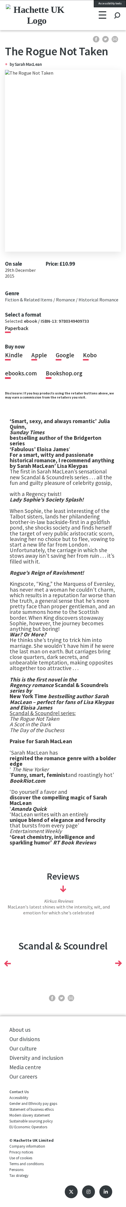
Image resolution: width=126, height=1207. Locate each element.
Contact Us (19, 1091)
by (12, 64)
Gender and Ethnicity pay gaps (33, 1103)
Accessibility (18, 1097)
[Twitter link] (71, 1191)
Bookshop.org (64, 373)
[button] (7, 963)
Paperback (16, 328)
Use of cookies (20, 1158)
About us (19, 1029)
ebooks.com (21, 373)
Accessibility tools (110, 3)
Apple (39, 355)
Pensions (16, 1169)
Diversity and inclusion (36, 1057)
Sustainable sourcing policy (31, 1121)
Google (65, 355)
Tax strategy (18, 1175)
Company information (27, 1146)
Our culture (23, 1048)
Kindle (14, 355)
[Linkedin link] (105, 1191)
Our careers (23, 1076)
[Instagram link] (88, 1191)
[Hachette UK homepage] (27, 15)
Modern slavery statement (29, 1115)
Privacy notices (21, 1152)
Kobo (90, 355)
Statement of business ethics (31, 1109)
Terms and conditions (26, 1163)
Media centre (25, 1067)
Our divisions (24, 1039)
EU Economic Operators (28, 1126)
